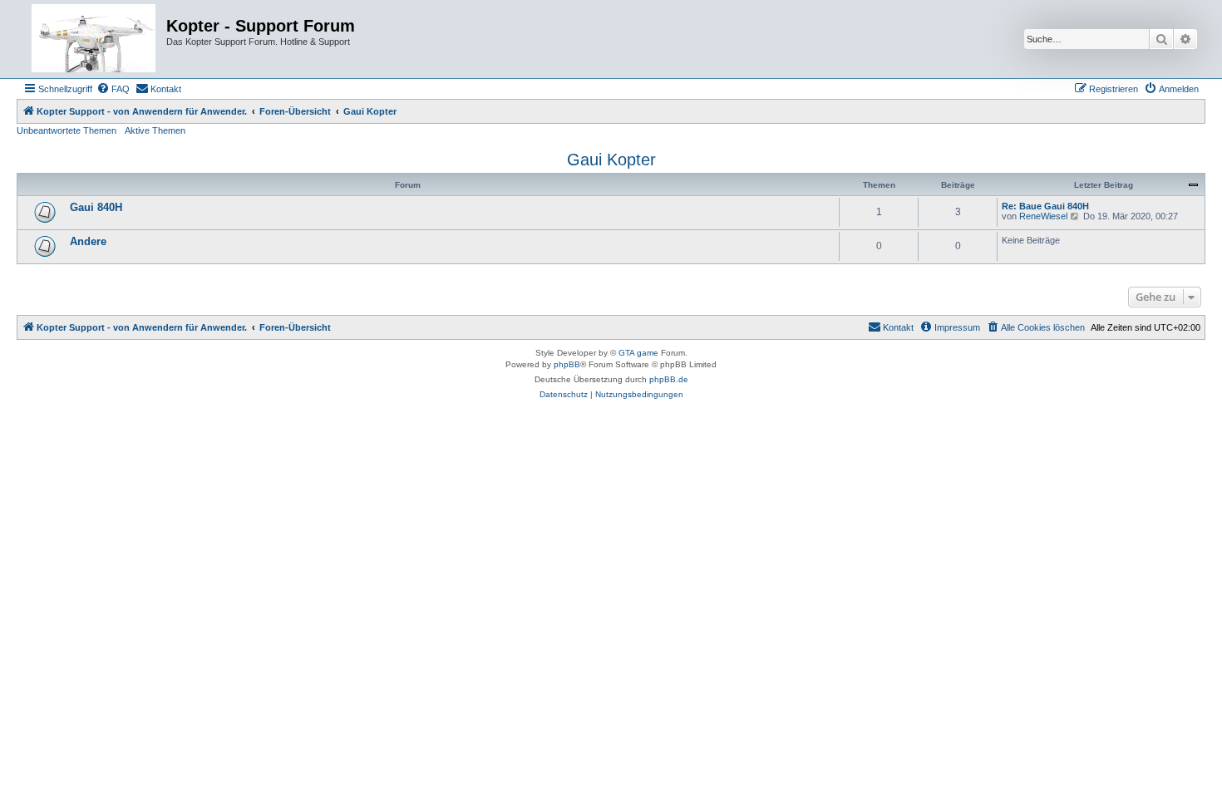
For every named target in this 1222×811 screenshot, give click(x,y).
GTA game (638, 352)
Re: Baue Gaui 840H (1045, 206)
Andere (88, 241)
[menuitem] (113, 89)
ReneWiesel (1043, 216)
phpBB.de (668, 379)
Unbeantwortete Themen (66, 130)
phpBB (567, 364)
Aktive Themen (155, 130)
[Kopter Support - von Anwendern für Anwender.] (93, 39)
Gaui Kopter (611, 159)
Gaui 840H (96, 207)
